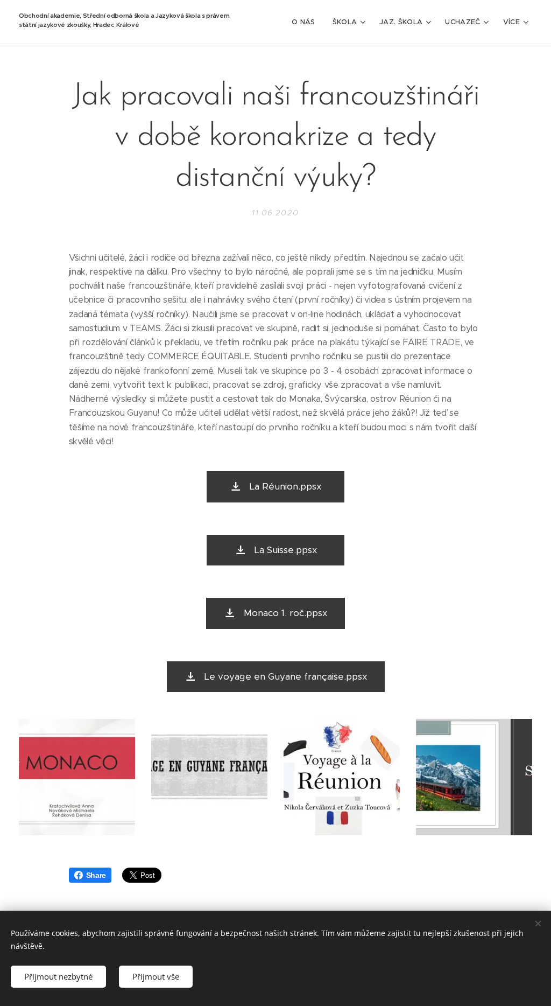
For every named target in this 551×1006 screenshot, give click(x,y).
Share (96, 875)
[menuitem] (306, 22)
